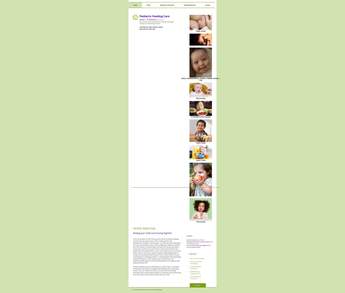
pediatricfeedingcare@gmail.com (201, 245)
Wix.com (160, 289)
